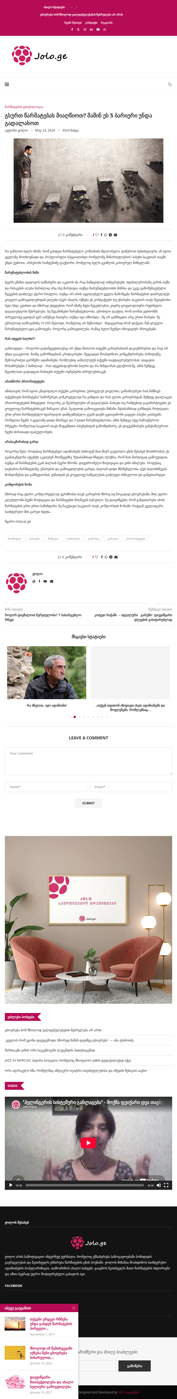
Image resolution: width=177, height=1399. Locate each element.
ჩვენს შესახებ (73, 22)
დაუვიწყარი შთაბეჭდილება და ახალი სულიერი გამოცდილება (51, 1382)
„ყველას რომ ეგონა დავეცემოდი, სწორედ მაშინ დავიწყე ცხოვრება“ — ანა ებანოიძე (69, 1040)
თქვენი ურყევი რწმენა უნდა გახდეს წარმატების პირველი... (51, 1324)
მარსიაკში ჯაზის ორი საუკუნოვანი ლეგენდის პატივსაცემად (50, 1050)
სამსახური (73, 538)
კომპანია (94, 538)
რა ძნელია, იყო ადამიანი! (47, 705)
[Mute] (158, 1185)
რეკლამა (107, 22)
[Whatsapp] (104, 29)
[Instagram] (85, 29)
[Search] (170, 84)
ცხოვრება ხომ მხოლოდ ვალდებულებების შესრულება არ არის (81, 14)
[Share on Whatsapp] (105, 235)
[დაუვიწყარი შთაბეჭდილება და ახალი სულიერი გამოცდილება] (15, 1382)
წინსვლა (53, 538)
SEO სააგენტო (128, 1392)
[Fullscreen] (166, 1185)
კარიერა (112, 538)
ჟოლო (23, 130)
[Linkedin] (91, 29)
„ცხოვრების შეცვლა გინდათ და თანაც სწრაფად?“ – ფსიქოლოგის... (84, 7)
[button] (72, 7)
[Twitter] (78, 29)
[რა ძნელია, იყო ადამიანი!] (46, 672)
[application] (88, 1143)
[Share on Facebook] (101, 235)
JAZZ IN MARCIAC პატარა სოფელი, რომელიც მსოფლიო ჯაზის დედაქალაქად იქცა (68, 1060)
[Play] (11, 1185)
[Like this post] (97, 235)
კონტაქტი (91, 22)
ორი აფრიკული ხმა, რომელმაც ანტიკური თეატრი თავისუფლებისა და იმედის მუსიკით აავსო (76, 1070)
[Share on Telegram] (110, 235)
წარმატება (14, 538)
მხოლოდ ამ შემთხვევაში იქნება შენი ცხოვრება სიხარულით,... (51, 1353)
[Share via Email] (115, 235)
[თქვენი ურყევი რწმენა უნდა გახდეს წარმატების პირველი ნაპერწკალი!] (15, 1324)
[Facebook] (72, 29)
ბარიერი (34, 538)
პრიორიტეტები (135, 538)
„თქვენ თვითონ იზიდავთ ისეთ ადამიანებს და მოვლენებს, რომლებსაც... (130, 707)
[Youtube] (98, 29)
